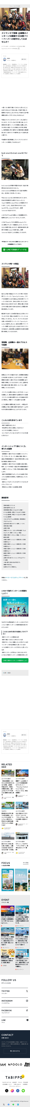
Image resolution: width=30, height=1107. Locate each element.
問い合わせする (15, 1051)
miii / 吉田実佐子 (23, 796)
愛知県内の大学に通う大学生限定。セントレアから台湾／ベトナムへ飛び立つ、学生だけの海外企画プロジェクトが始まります (7, 819)
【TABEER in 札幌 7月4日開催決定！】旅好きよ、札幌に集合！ (7, 960)
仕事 (5, 673)
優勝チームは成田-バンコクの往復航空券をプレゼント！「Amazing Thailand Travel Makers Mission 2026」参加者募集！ (22, 787)
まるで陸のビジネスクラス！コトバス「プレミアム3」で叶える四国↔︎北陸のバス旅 (22, 817)
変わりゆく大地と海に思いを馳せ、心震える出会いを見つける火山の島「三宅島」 (8, 846)
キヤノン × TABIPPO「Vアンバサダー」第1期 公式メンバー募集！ (22, 846)
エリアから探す (6, 779)
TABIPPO (4, 811)
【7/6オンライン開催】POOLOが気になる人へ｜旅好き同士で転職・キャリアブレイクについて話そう (22, 941)
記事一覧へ (24, 59)
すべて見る (25, 862)
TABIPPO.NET (7, 828)
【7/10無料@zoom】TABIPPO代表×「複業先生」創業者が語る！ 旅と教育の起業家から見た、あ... (22, 919)
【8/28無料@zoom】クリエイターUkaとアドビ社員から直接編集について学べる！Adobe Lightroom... (7, 919)
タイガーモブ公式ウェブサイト (14, 577)
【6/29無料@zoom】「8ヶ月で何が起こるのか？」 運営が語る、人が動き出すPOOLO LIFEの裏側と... (22, 962)
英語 (9, 673)
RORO (8, 58)
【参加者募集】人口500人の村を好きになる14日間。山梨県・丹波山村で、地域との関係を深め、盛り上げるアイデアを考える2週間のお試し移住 (8, 787)
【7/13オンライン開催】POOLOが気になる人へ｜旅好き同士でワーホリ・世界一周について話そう (7, 941)
